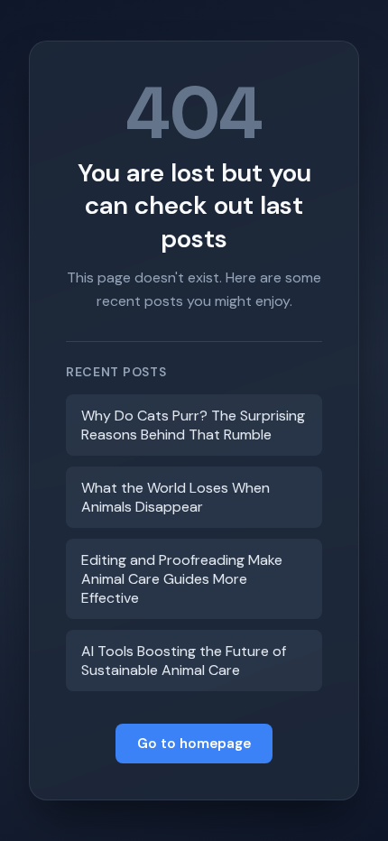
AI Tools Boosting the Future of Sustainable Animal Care (183, 660)
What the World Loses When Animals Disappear (175, 497)
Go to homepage (194, 744)
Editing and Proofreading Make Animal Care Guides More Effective (181, 578)
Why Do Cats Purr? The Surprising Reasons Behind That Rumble (193, 425)
